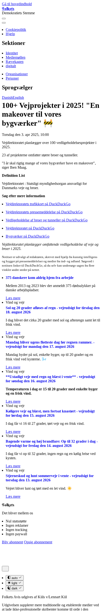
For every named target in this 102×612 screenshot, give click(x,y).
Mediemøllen (15, 57)
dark (15, 588)
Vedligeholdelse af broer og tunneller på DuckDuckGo (47, 220)
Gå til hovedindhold (17, 4)
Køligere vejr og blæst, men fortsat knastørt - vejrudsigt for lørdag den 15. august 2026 (50, 413)
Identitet (12, 53)
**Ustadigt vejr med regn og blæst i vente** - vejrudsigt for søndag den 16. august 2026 (50, 379)
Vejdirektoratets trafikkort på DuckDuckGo (38, 204)
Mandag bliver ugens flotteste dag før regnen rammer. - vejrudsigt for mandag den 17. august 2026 (50, 344)
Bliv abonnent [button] (12, 542)
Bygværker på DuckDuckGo (27, 236)
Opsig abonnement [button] (38, 542)
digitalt (11, 66)
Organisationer (17, 74)
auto (15, 578)
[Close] (4, 23)
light (14, 583)
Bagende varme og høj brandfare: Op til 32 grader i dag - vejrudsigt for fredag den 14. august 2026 (52, 443)
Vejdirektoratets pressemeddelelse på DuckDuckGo (44, 212)
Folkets (8, 8)
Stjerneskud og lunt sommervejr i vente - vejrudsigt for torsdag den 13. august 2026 (50, 478)
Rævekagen (14, 62)
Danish (7, 98)
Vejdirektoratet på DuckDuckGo (30, 228)
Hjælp (10, 34)
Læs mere (13, 298)
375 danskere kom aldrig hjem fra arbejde (40, 278)
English (18, 98)
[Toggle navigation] (4, 18)
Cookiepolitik (16, 30)
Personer (12, 78)
